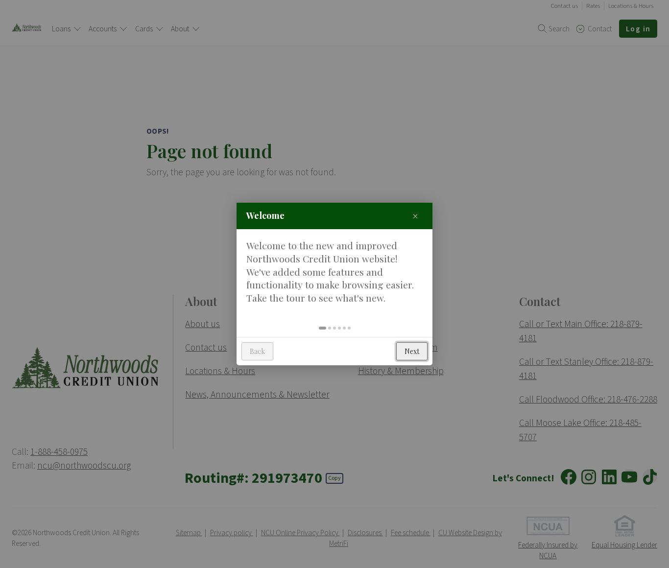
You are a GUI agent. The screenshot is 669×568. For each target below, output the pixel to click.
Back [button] (257, 351)
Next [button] (412, 351)
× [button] (415, 215)
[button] (322, 328)
